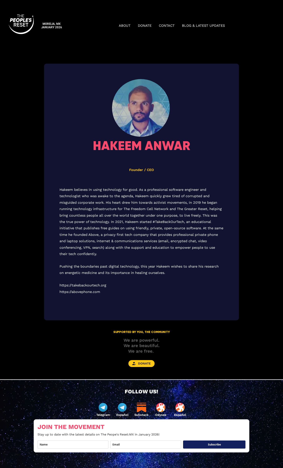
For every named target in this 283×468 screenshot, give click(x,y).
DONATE (145, 25)
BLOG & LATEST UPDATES (203, 25)
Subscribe (214, 444)
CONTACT (167, 25)
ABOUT (125, 25)
